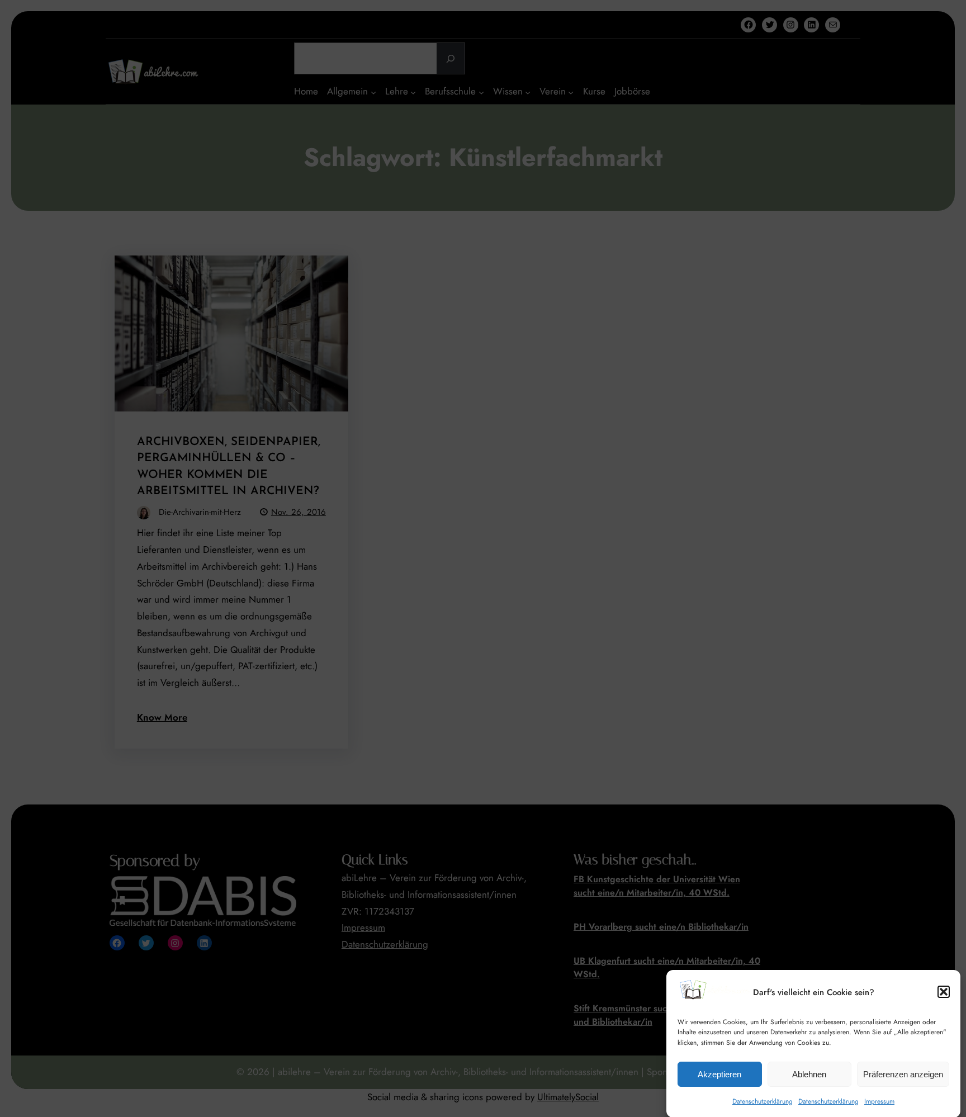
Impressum (879, 1101)
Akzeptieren (719, 1073)
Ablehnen (809, 1073)
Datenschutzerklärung (762, 1101)
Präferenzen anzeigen (903, 1073)
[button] (943, 991)
